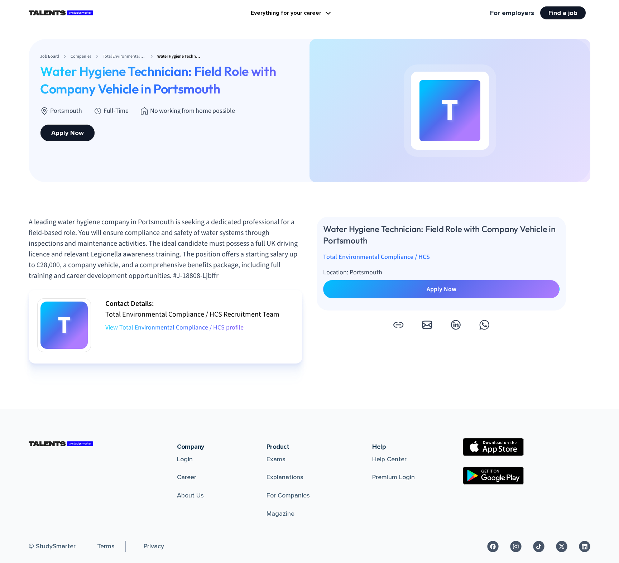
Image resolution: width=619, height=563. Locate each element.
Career (186, 477)
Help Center (389, 459)
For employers (512, 13)
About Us (190, 495)
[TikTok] (538, 546)
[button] (398, 325)
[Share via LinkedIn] (455, 325)
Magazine (280, 514)
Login (185, 459)
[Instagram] (516, 546)
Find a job (562, 13)
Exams (276, 459)
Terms (106, 546)
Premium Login (393, 477)
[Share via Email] (427, 325)
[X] (561, 546)
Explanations (285, 477)
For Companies (288, 495)
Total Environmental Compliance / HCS (376, 256)
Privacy (154, 546)
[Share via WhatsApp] (484, 325)
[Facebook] (493, 546)
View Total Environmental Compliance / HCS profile (174, 327)
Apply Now (67, 133)
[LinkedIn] (584, 546)
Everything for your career (286, 12)
